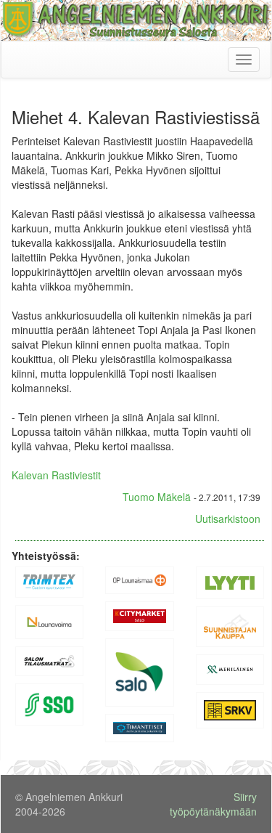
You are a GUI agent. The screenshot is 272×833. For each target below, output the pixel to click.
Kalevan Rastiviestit (56, 475)
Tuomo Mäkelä (157, 496)
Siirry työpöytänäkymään (213, 803)
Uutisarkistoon (227, 518)
